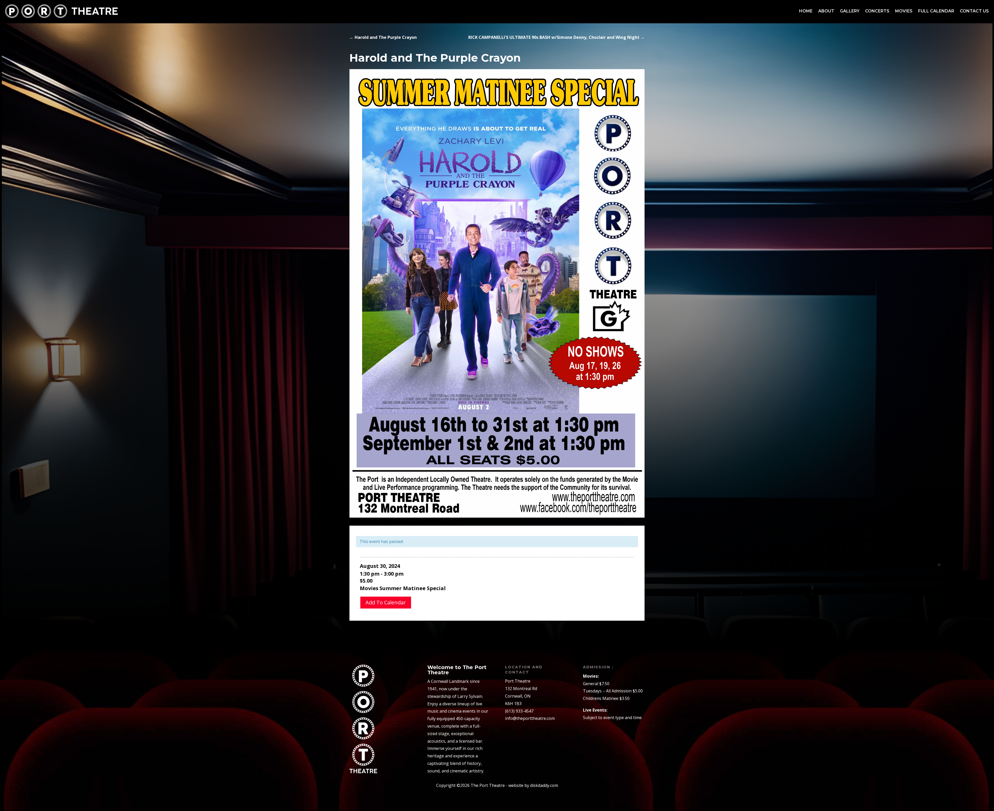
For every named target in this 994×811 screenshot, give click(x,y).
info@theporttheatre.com (530, 718)
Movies (903, 11)
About (826, 11)
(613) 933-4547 (519, 711)
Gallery (849, 11)
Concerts (877, 11)
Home (806, 11)
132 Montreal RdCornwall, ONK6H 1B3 (521, 696)
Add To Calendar (386, 602)
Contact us (974, 11)
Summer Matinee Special (412, 588)
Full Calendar (936, 11)
